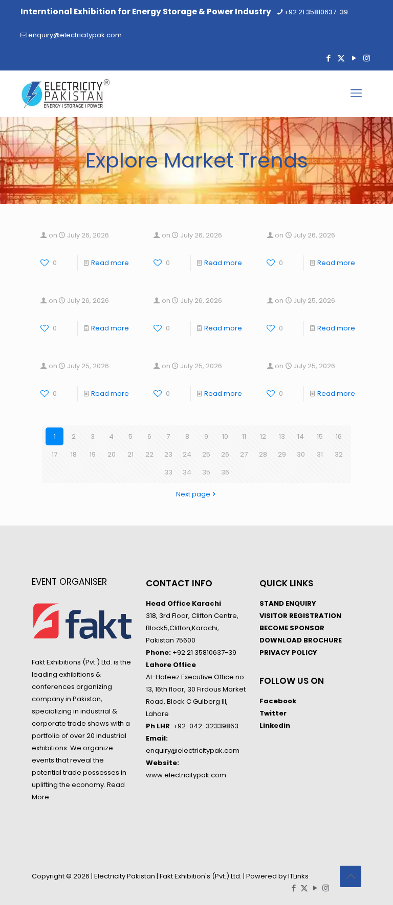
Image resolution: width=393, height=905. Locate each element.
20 (111, 454)
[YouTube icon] (354, 58)
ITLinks (298, 876)
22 (149, 454)
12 (263, 436)
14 (300, 436)
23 (168, 454)
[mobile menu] (356, 93)
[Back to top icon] (350, 876)
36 (225, 472)
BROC (312, 640)
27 (244, 454)
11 (244, 436)
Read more (110, 263)
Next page (193, 494)
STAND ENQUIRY (287, 603)
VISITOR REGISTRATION (300, 616)
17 (54, 454)
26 (225, 454)
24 (187, 454)
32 (339, 454)
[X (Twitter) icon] (341, 58)
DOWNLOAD (280, 640)
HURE (332, 640)
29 (282, 454)
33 (168, 472)
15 (320, 436)
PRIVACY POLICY (288, 652)
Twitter (273, 713)
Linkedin (274, 725)
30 (301, 454)
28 (263, 454)
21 (130, 454)
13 (282, 436)
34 (187, 472)
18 (74, 454)
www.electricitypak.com (186, 775)
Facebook (277, 701)
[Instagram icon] (366, 58)
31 (320, 454)
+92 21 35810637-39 (316, 12)
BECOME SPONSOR (291, 628)
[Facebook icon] (328, 58)
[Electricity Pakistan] (65, 93)
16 (339, 436)
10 (225, 436)
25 (206, 454)
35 (206, 472)
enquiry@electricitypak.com (75, 35)
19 (93, 454)
